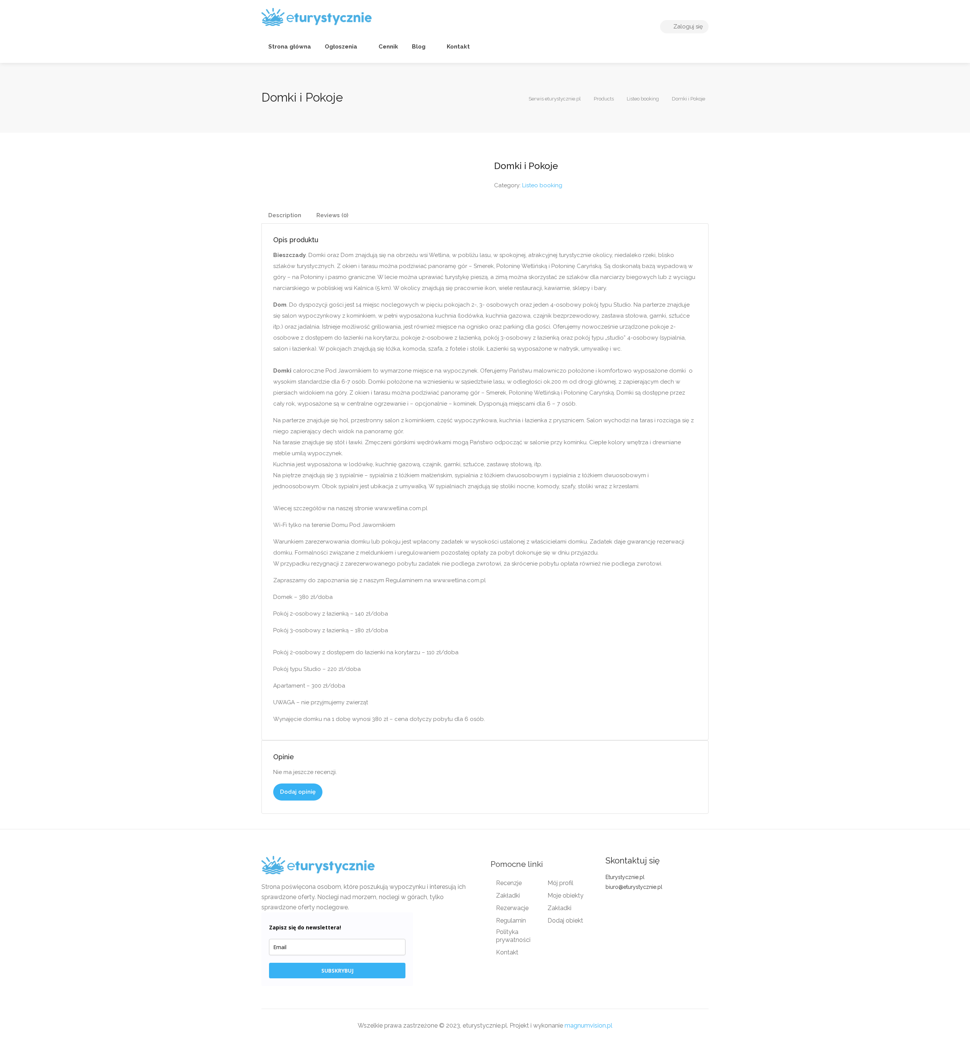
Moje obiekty (566, 895)
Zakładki (508, 895)
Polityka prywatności (513, 935)
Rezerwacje (512, 908)
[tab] (284, 215)
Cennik (387, 46)
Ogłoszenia (341, 46)
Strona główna (289, 46)
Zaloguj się (687, 26)
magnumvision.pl (588, 1025)
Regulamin (511, 920)
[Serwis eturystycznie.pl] (316, 16)
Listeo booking (542, 185)
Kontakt (457, 46)
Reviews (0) (332, 215)
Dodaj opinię (298, 791)
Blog (419, 46)
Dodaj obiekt (565, 920)
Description (284, 215)
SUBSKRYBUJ (337, 970)
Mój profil (560, 883)
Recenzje (509, 883)
